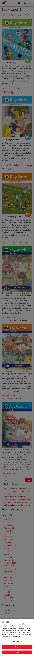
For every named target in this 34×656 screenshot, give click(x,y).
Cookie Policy (15, 636)
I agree (17, 652)
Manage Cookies (17, 641)
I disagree (17, 647)
